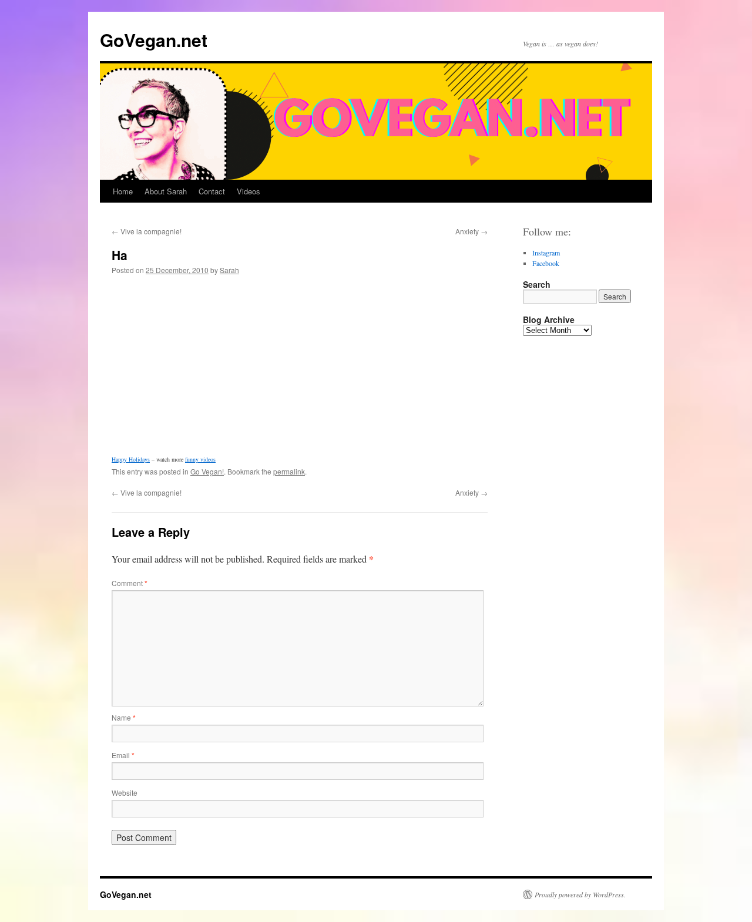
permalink (289, 471)
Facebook (545, 263)
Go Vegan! (207, 471)
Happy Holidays (131, 459)
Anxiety (471, 231)
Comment (129, 583)
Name (124, 717)
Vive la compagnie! (147, 231)
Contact (212, 191)
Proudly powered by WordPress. (580, 894)
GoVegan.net (153, 39)
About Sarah (166, 191)
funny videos (200, 459)
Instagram (546, 252)
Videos (248, 191)
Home (123, 191)
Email (123, 755)
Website (124, 793)
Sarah (229, 270)
